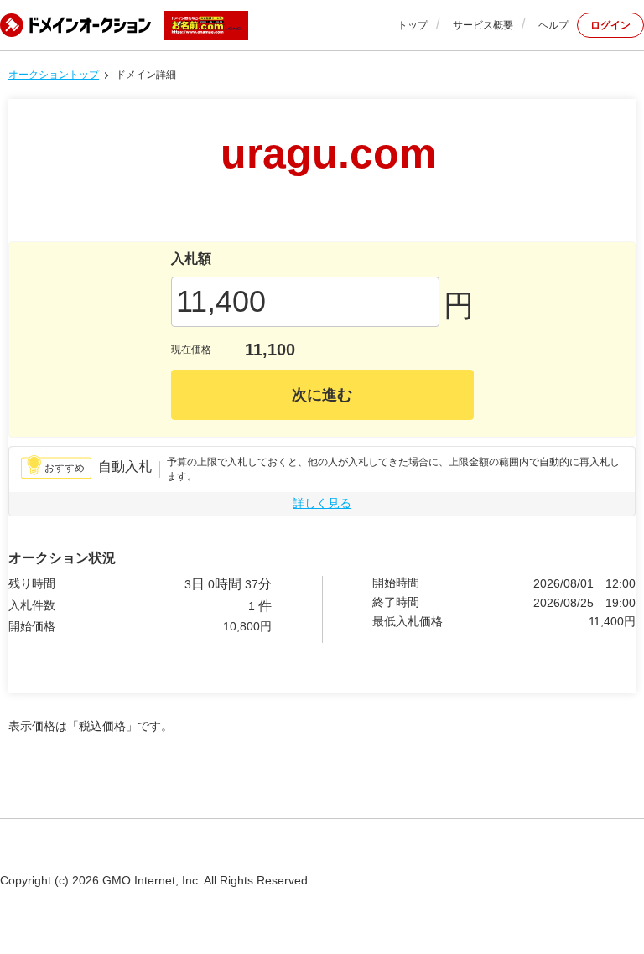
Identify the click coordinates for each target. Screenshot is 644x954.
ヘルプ (553, 25)
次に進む (322, 394)
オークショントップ (53, 74)
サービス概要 (483, 25)
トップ (412, 25)
